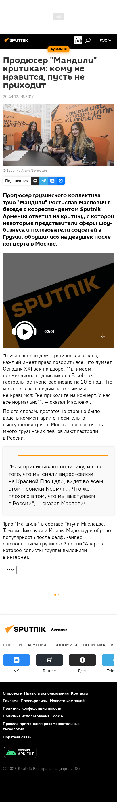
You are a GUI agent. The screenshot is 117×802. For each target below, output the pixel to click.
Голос (9, 570)
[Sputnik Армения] (17, 42)
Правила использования (46, 693)
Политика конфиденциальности (32, 708)
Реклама (10, 700)
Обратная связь (17, 736)
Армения (37, 644)
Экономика (65, 644)
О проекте (12, 693)
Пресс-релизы (34, 700)
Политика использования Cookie (33, 716)
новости (12, 644)
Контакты (79, 693)
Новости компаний (67, 700)
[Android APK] (20, 753)
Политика (94, 644)
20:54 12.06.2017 (18, 96)
